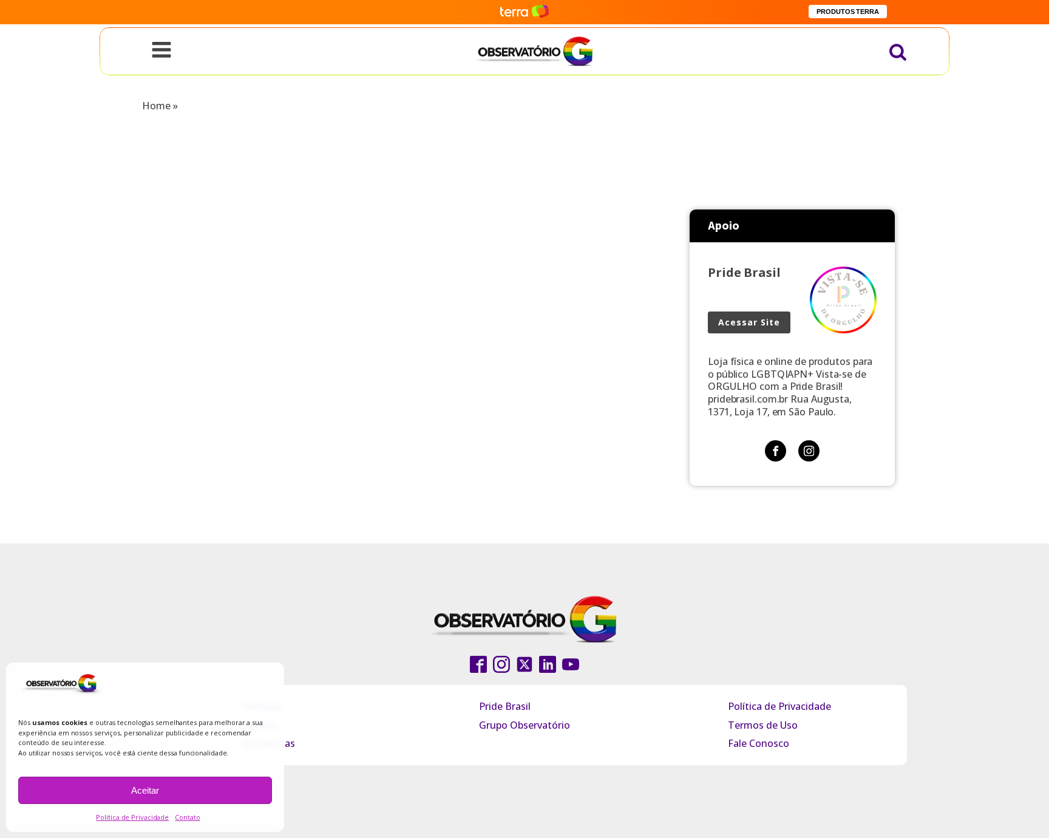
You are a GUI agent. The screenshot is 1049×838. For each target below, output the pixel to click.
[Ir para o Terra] (524, 12)
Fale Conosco (758, 743)
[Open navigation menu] (161, 51)
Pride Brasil (505, 706)
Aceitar (145, 790)
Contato (187, 817)
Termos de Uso (763, 725)
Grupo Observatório (524, 725)
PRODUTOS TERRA (847, 11)
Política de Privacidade (132, 817)
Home (156, 105)
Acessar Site (749, 322)
